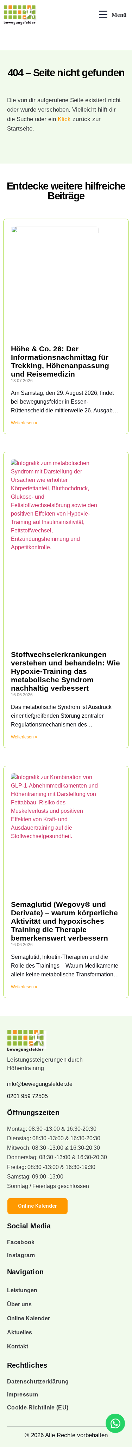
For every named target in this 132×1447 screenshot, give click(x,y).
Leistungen (22, 1290)
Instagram (21, 1255)
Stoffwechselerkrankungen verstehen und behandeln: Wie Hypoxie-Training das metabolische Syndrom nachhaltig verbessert (65, 671)
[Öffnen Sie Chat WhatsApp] (115, 1423)
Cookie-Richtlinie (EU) (37, 1408)
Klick (64, 119)
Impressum (22, 1395)
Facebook (21, 1242)
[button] (112, 15)
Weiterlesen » (24, 422)
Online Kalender (28, 1318)
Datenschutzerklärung (38, 1382)
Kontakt (17, 1346)
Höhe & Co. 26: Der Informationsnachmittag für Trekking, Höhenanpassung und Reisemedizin (60, 361)
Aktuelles (19, 1332)
